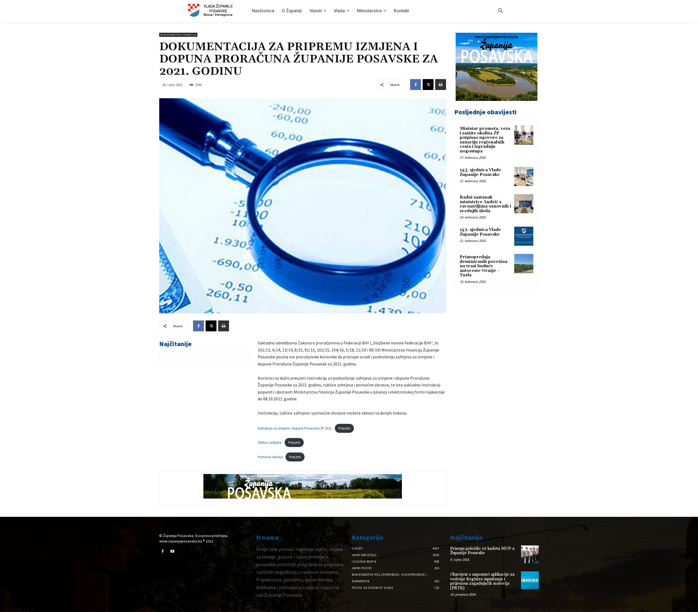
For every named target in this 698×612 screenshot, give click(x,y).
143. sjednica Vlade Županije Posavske (480, 172)
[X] (428, 84)
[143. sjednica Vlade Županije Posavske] (523, 176)
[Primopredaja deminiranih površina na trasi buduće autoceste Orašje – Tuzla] (523, 263)
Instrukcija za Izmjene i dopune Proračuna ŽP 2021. (295, 428)
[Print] (440, 84)
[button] (501, 11)
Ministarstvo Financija (178, 35)
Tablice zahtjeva (270, 442)
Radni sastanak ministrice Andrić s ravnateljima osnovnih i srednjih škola (485, 204)
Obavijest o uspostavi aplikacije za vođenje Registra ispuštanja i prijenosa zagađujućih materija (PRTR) (482, 581)
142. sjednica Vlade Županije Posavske (480, 232)
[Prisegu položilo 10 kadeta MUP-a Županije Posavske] (530, 554)
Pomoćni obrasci (270, 457)
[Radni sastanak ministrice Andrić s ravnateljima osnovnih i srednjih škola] (523, 203)
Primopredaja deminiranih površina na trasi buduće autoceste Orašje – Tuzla (483, 266)
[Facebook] (415, 84)
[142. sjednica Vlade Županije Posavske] (523, 236)
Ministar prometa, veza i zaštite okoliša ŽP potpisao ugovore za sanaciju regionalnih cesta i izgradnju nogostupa (485, 140)
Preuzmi (344, 428)
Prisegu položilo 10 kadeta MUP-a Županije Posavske (482, 551)
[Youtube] (172, 551)
